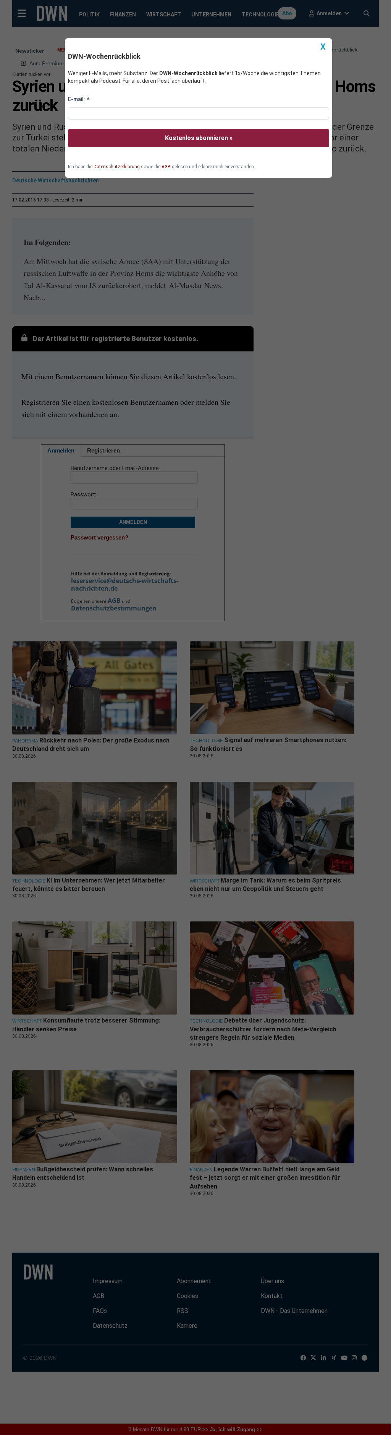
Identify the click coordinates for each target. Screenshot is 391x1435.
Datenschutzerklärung (117, 166)
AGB (166, 166)
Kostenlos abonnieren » (199, 138)
